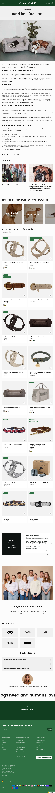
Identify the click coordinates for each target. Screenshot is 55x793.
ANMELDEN (27, 411)
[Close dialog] (37, 381)
